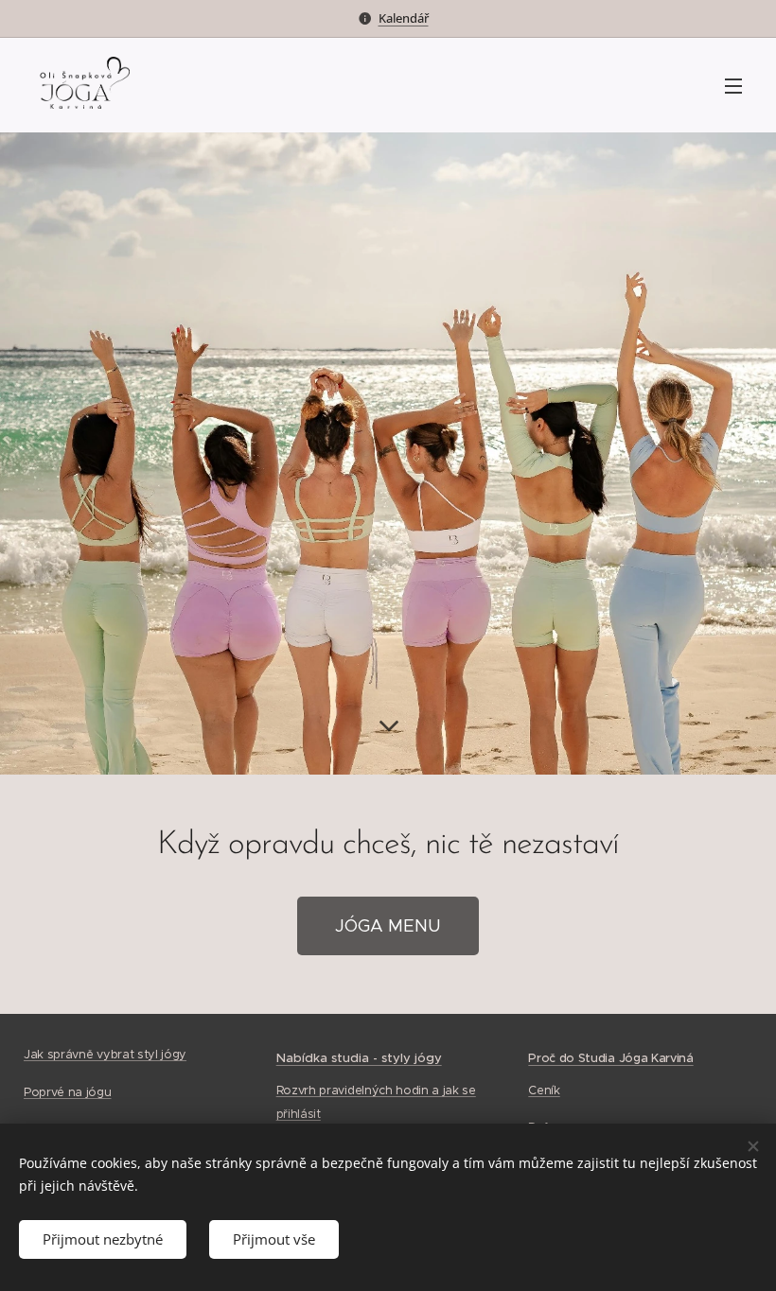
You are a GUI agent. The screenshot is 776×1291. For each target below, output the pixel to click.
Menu (733, 85)
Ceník (543, 1090)
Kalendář (404, 17)
